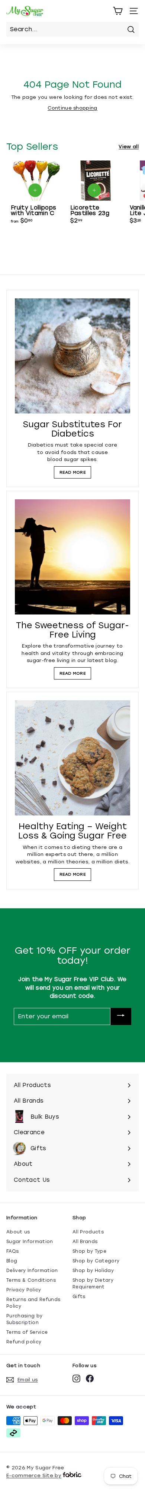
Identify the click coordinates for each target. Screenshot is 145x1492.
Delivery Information (32, 1270)
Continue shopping (72, 108)
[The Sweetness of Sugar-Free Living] (72, 556)
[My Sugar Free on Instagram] (76, 1378)
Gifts (79, 1296)
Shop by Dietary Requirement (92, 1284)
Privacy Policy (23, 1289)
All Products (88, 1232)
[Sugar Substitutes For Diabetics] (72, 355)
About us (18, 1232)
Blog (11, 1261)
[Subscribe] (120, 1016)
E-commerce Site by (33, 1475)
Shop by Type (89, 1251)
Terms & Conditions (31, 1280)
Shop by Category (95, 1261)
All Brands (84, 1241)
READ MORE (72, 472)
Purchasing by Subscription (24, 1319)
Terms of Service (27, 1332)
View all (129, 146)
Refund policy (23, 1342)
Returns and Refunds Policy (33, 1303)
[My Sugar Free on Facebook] (90, 1378)
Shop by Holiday (93, 1270)
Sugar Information (29, 1241)
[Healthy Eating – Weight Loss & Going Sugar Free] (72, 757)
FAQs (12, 1251)
